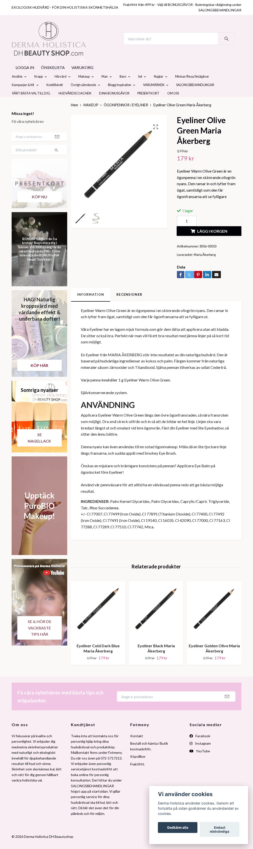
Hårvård (60, 88)
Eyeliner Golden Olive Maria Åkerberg (214, 660)
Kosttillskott (54, 97)
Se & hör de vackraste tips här (39, 639)
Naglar (158, 88)
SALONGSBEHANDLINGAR (195, 97)
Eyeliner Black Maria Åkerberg (156, 660)
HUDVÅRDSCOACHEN (75, 105)
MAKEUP (91, 117)
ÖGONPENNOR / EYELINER (126, 117)
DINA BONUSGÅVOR (114, 105)
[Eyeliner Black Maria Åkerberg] (156, 622)
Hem (74, 117)
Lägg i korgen (212, 242)
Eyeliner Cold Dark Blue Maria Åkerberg (98, 660)
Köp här (39, 377)
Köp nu (39, 208)
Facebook (202, 747)
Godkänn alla (177, 827)
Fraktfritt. (137, 776)
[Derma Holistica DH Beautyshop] (62, 44)
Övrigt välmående (83, 97)
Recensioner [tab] (129, 306)
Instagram (202, 755)
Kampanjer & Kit (23, 97)
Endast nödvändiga (219, 829)
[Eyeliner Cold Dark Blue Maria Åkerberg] (98, 622)
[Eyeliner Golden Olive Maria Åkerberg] (214, 622)
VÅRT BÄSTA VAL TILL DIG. (31, 105)
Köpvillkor (138, 768)
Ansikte (17, 88)
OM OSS (173, 105)
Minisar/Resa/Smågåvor (192, 88)
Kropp (38, 88)
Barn (123, 88)
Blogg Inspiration (119, 97)
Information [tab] (90, 306)
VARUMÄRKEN (153, 97)
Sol (140, 88)
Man (105, 88)
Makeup (84, 88)
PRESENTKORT (148, 105)
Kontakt (136, 747)
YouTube (202, 762)
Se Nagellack (39, 449)
